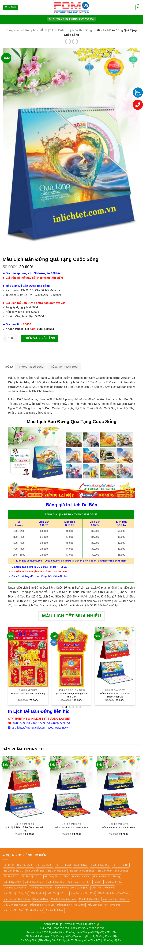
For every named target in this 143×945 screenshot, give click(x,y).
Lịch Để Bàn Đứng (80, 30)
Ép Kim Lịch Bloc (55, 910)
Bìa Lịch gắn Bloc (35, 870)
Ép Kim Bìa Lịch (34, 910)
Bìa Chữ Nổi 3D (25, 865)
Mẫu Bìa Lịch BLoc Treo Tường (114, 893)
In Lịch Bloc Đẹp (56, 882)
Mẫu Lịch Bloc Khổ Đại (15, 904)
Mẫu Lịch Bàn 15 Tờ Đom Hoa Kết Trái (24, 829)
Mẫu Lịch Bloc (40, 899)
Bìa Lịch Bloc (81, 865)
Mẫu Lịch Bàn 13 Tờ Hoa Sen (71, 827)
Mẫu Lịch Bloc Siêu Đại (42, 904)
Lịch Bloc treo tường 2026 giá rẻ (71, 887)
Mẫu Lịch (29, 30)
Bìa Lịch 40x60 (63, 865)
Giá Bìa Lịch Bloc (81, 876)
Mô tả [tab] (9, 367)
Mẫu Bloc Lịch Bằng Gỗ (16, 893)
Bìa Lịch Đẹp (121, 870)
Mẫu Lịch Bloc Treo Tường (71, 904)
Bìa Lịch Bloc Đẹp (100, 865)
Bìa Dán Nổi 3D (44, 865)
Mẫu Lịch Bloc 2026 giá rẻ (116, 899)
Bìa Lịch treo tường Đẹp (82, 870)
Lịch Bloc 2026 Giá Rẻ (15, 887)
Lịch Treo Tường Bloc (102, 887)
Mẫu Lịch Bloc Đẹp (13, 910)
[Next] (134, 667)
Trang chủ (12, 30)
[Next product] (68, 41)
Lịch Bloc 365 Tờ (113, 882)
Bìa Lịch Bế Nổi (121, 865)
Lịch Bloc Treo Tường (41, 887)
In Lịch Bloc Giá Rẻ (34, 882)
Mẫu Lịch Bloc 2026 (89, 899)
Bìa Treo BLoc (11, 876)
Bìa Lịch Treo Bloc (57, 870)
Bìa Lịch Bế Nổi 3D (13, 870)
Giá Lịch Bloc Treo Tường (106, 876)
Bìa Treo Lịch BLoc (31, 876)
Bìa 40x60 (9, 865)
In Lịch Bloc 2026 (12, 882)
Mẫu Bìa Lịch (37, 893)
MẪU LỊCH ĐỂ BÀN (51, 30)
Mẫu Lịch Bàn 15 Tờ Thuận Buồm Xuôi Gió (115, 695)
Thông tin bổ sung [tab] (31, 367)
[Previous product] (75, 41)
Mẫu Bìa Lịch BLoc (57, 893)
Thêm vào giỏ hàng (39, 338)
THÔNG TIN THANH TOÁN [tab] (64, 367)
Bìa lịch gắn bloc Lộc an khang (28, 693)
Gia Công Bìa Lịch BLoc (56, 876)
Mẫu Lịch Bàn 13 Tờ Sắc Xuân (119, 827)
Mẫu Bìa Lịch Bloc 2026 (82, 893)
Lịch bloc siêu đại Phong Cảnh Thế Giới (71, 695)
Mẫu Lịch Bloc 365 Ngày (63, 899)
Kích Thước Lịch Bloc (79, 882)
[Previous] (8, 667)
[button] (10, 7)
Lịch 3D (97, 882)
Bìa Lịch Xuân (105, 870)
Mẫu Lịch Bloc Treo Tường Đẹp (104, 904)
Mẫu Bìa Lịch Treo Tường (17, 899)
